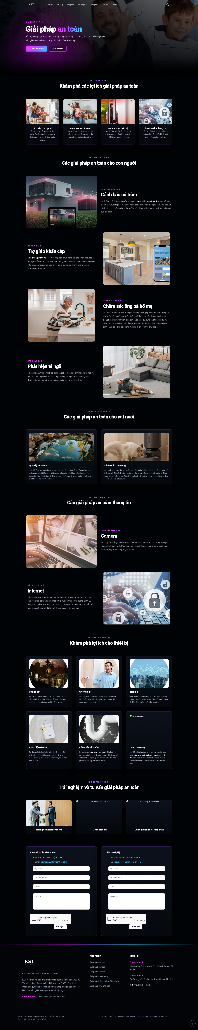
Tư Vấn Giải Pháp (36, 48)
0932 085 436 (123, 857)
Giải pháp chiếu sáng (99, 976)
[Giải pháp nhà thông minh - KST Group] (36, 5)
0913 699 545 (57, 48)
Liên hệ (114, 5)
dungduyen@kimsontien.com (128, 862)
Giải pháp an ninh (97, 967)
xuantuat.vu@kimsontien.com (54, 862)
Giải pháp (60, 5)
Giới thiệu (49, 5)
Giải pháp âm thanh (98, 962)
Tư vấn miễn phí (99, 829)
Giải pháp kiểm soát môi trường (104, 981)
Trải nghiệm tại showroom (49, 829)
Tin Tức (105, 5)
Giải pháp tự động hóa (100, 986)
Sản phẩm (70, 5)
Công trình (95, 5)
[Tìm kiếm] (168, 5)
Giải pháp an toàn (97, 971)
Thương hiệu (82, 5)
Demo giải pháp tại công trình (149, 829)
